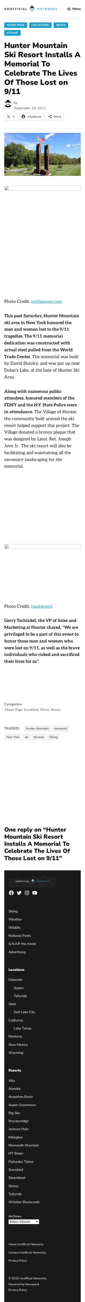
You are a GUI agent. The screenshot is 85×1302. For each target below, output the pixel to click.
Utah (12, 1004)
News (60, 25)
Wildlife (14, 927)
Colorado (15, 979)
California (15, 1020)
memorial (60, 728)
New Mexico (18, 1044)
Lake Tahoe (22, 1028)
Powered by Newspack (23, 1284)
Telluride (20, 996)
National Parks (19, 935)
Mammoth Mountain (23, 1145)
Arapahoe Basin (20, 1096)
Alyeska (14, 1088)
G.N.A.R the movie (22, 943)
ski (26, 737)
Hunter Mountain (37, 728)
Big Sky (14, 1113)
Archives (14, 1216)
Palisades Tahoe (21, 1161)
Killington (15, 1137)
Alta (11, 1080)
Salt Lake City (24, 1012)
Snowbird (15, 1169)
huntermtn (42, 606)
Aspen (18, 987)
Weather (15, 919)
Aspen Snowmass (22, 1104)
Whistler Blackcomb (23, 1202)
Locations (40, 25)
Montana (15, 1036)
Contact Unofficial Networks (27, 1252)
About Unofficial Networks (26, 1244)
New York (12, 737)
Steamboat (16, 1177)
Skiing (53, 737)
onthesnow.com (46, 301)
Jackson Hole (18, 1129)
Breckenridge (18, 1121)
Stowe (12, 33)
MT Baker (15, 1153)
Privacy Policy (17, 1261)
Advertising (17, 952)
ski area (39, 737)
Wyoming (15, 1052)
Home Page (16, 25)
